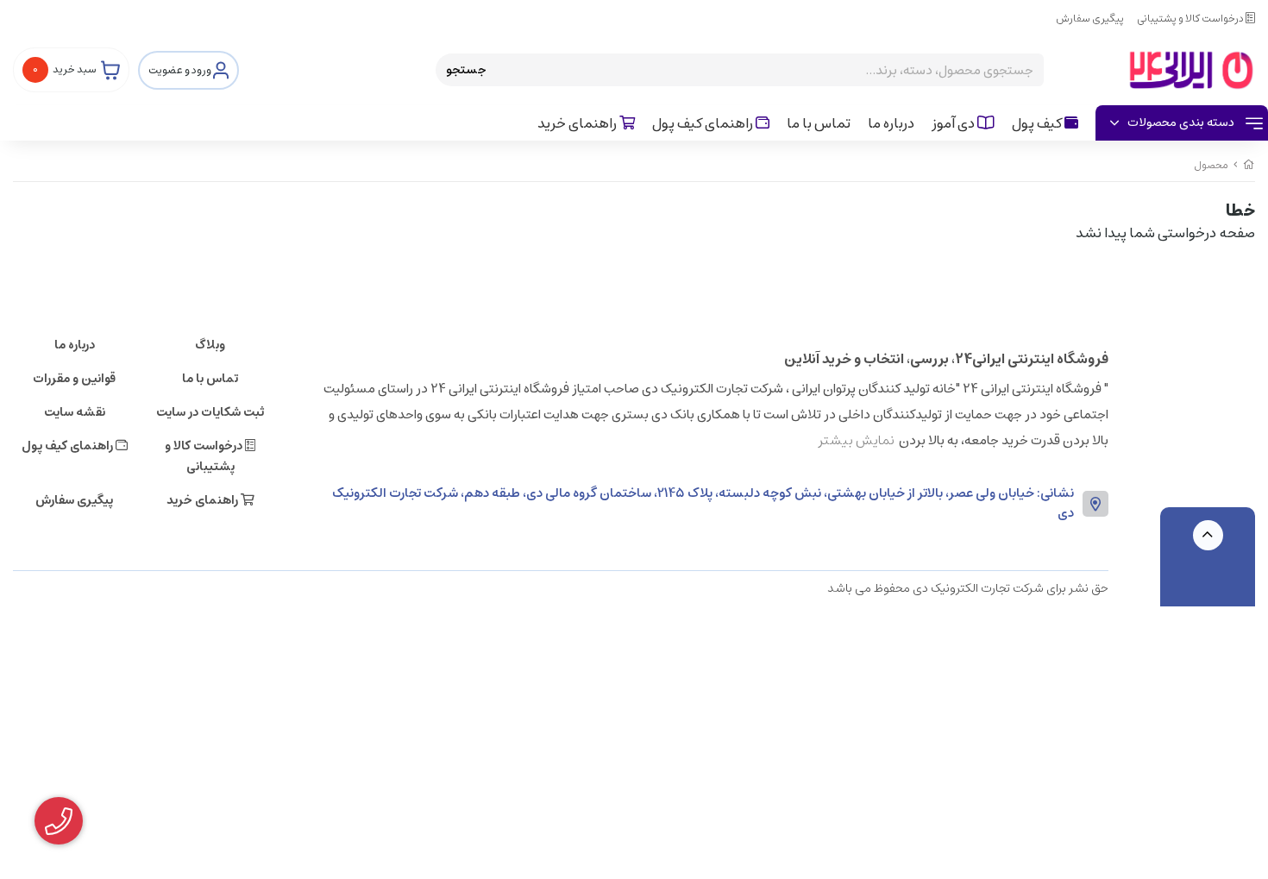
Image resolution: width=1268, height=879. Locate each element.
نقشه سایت (74, 412)
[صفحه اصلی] (1249, 165)
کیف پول (1038, 123)
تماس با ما (819, 123)
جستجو (466, 70)
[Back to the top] (1208, 535)
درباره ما (891, 123)
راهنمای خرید (578, 123)
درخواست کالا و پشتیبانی (1191, 18)
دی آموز (954, 123)
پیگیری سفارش (1090, 18)
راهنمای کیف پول (704, 123)
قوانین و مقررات (74, 378)
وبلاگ (210, 345)
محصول (1211, 165)
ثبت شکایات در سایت (210, 412)
